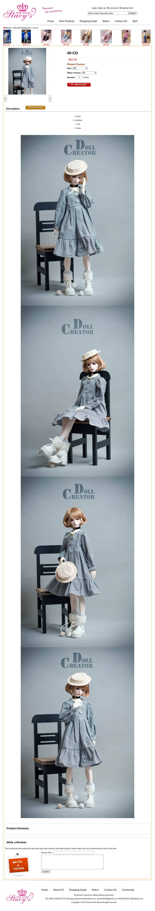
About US (58, 890)
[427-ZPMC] (58, 42)
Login (94, 8)
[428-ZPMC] (38, 42)
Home (50, 21)
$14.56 (98, 44)
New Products (66, 21)
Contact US (121, 21)
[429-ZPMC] (18, 42)
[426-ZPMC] (78, 42)
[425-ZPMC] (98, 42)
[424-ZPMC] (118, 42)
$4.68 (18, 44)
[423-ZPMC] (138, 42)
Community (128, 890)
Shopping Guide (88, 21)
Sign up (102, 8)
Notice (105, 21)
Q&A (135, 21)
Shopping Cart (126, 8)
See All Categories (22, 28)
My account (112, 8)
